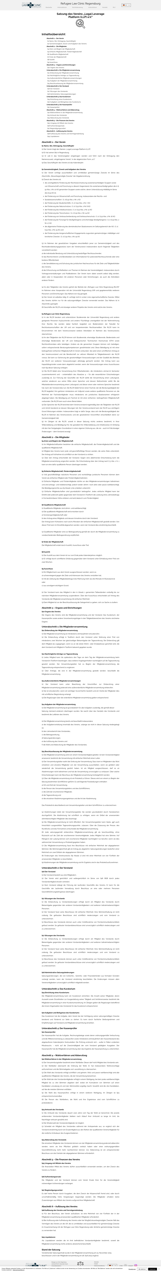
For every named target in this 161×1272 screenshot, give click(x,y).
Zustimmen (153, 1269)
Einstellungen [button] (132, 1269)
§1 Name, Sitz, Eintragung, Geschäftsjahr (61, 41)
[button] (62, 7)
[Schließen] (159, 1269)
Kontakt (96, 1263)
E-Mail (121, 1265)
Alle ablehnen (142, 1269)
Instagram (130, 1265)
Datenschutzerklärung (18, 1270)
